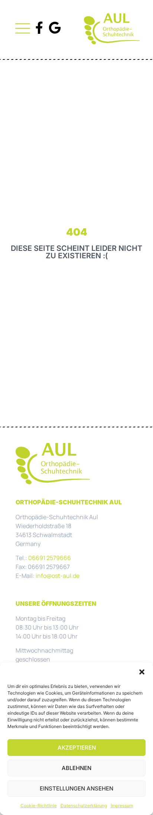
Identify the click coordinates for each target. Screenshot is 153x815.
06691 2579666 (49, 558)
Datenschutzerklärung (84, 805)
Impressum (122, 805)
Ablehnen (76, 768)
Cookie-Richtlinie (38, 805)
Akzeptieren (77, 747)
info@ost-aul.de (57, 576)
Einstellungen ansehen (76, 788)
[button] (142, 672)
